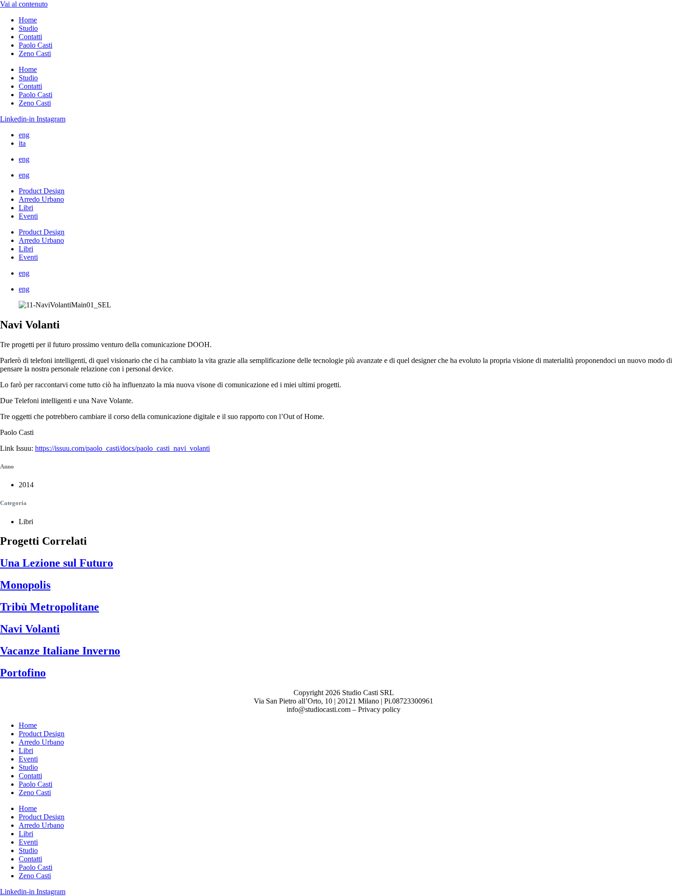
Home (28, 20)
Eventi (28, 216)
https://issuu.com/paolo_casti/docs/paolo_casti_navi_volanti (122, 448)
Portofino (23, 673)
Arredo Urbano (41, 199)
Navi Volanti (30, 629)
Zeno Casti (35, 53)
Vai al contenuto (24, 4)
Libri (26, 208)
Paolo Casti (35, 45)
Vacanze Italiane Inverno (60, 651)
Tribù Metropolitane (49, 607)
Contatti (30, 37)
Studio (28, 28)
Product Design (41, 191)
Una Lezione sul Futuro (56, 563)
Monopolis (25, 585)
